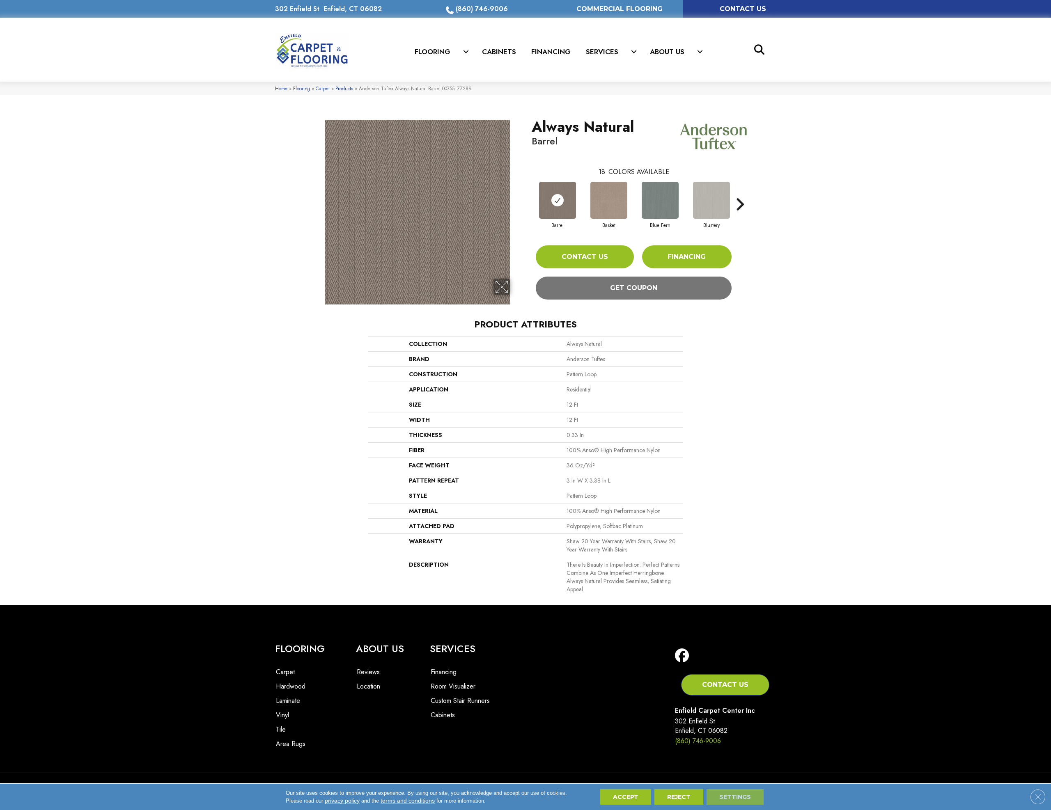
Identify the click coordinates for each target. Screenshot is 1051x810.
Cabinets (499, 52)
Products (344, 88)
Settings (735, 797)
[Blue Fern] (660, 200)
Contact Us (585, 257)
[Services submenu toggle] (634, 52)
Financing (551, 52)
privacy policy (342, 800)
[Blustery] (711, 200)
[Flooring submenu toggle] (466, 52)
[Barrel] (557, 200)
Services (602, 52)
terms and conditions (408, 800)
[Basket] (608, 200)
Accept (625, 797)
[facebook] (684, 656)
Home (281, 88)
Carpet (323, 88)
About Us (667, 52)
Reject (679, 797)
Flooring (432, 52)
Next (740, 192)
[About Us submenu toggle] (700, 52)
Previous (527, 192)
